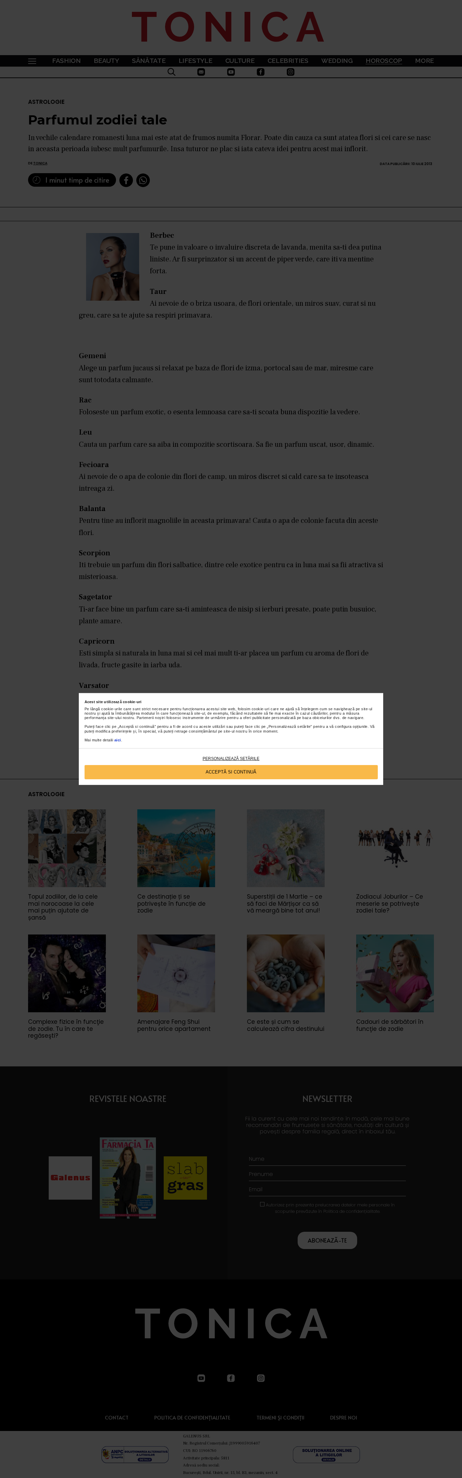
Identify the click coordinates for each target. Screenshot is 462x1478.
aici (117, 740)
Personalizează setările (231, 758)
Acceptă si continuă (231, 772)
